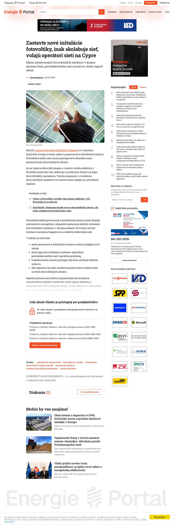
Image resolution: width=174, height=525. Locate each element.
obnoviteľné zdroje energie (39, 365)
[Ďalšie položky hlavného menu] (167, 12)
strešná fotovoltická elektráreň (42, 368)
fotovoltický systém (73, 362)
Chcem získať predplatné (44, 345)
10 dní (133, 87)
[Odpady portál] (14, 2)
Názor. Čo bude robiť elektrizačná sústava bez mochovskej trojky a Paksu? (130, 167)
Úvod (19, 12)
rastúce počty (42, 150)
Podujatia (112, 12)
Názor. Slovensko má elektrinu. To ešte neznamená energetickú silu (130, 125)
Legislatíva (141, 12)
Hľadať (102, 12)
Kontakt (138, 3)
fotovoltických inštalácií (64, 150)
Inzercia (122, 3)
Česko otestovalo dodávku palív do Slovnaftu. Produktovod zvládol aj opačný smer (130, 149)
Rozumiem (159, 517)
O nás (130, 3)
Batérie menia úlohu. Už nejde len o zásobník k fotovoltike (131, 141)
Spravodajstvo (126, 12)
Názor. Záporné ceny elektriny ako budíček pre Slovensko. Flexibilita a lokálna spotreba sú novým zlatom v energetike (131, 96)
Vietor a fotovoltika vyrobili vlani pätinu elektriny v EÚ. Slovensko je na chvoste (62, 200)
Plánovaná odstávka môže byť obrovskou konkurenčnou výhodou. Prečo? (131, 117)
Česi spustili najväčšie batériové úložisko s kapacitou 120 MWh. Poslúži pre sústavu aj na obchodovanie (129, 107)
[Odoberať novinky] (144, 199)
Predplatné (150, 3)
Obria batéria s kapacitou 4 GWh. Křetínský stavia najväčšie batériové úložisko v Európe (131, 133)
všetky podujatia (129, 260)
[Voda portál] (37, 2)
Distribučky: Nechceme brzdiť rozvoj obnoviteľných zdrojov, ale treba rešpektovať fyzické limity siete (65, 209)
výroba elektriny (68, 368)
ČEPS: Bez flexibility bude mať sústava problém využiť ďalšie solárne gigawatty (132, 176)
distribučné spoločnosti (49, 362)
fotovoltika (91, 362)
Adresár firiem (155, 12)
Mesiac (143, 87)
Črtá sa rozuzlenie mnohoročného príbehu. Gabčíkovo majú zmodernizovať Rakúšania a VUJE (130, 158)
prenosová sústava (65, 365)
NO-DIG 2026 (120, 239)
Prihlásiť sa (165, 3)
